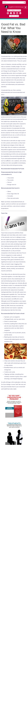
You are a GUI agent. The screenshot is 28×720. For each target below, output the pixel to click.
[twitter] (14, 13)
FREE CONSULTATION (14, 10)
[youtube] (17, 13)
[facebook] (8, 13)
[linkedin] (20, 13)
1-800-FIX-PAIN (14, 16)
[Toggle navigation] (25, 7)
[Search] (24, 2)
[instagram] (11, 13)
